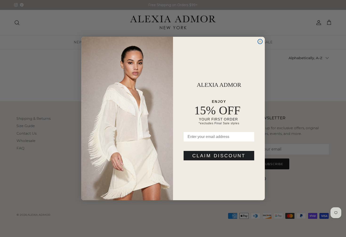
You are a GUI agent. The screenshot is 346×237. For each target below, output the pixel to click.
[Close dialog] (260, 41)
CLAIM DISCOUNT (218, 155)
